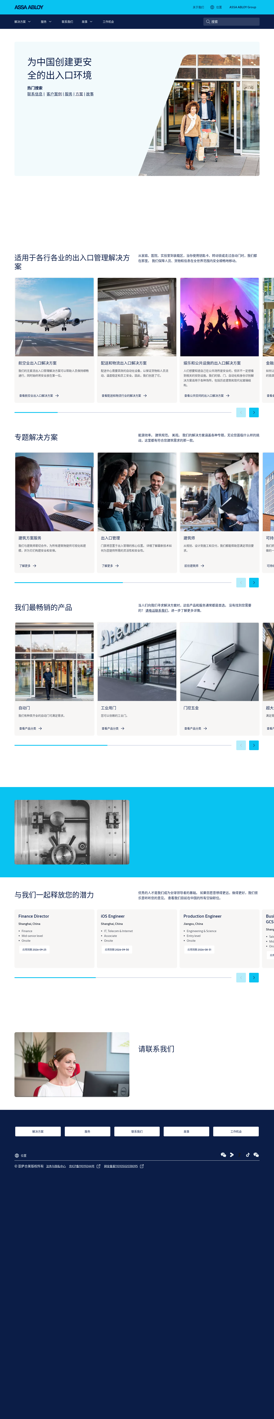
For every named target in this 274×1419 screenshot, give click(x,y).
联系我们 (67, 21)
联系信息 (35, 94)
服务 (44, 21)
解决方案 (20, 21)
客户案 (52, 94)
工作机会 (108, 21)
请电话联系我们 (156, 610)
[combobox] (231, 22)
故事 (84, 21)
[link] (198, 7)
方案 (79, 94)
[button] (29, 22)
